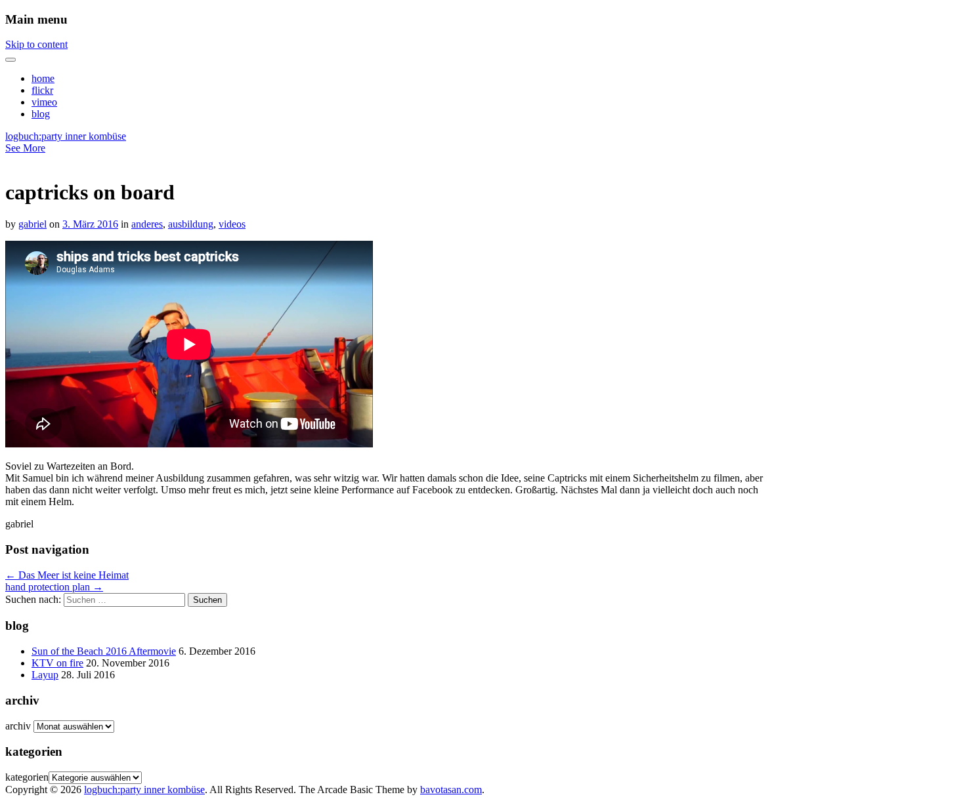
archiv (18, 725)
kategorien (27, 777)
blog (41, 113)
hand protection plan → (54, 586)
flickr (42, 90)
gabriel (32, 224)
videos (232, 224)
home (43, 78)
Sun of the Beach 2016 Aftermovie (104, 651)
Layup (45, 674)
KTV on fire (57, 662)
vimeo (44, 102)
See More (25, 148)
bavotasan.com (451, 789)
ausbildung (190, 224)
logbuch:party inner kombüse (65, 136)
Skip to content (36, 44)
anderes (147, 224)
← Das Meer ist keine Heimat (67, 575)
